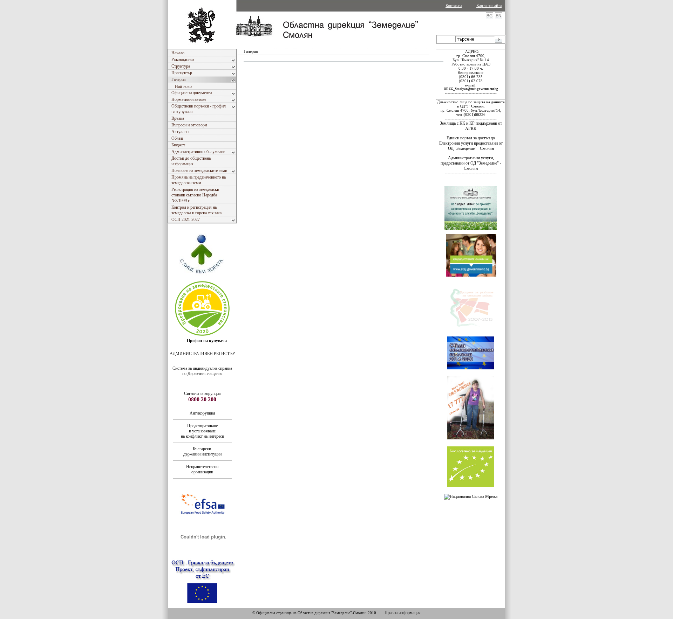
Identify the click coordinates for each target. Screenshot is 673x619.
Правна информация (403, 612)
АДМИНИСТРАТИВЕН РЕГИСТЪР (202, 353)
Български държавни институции (202, 451)
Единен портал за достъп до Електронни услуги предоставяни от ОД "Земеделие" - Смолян (471, 143)
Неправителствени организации (202, 469)
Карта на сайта (489, 5)
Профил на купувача (207, 340)
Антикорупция (202, 413)
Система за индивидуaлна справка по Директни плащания (202, 371)
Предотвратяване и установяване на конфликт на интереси (202, 431)
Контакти (454, 5)
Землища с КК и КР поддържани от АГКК (471, 126)
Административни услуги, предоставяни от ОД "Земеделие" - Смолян (471, 163)
